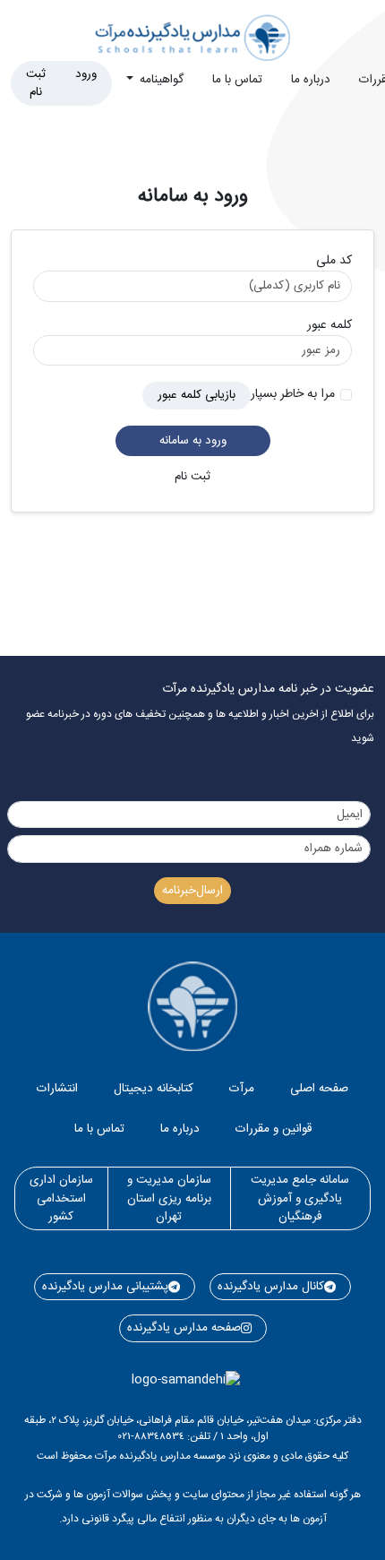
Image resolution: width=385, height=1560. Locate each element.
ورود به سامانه (193, 441)
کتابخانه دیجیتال (153, 1089)
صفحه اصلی (319, 1089)
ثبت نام (36, 83)
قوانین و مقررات (273, 1129)
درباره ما (310, 80)
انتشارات (57, 1089)
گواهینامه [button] (160, 80)
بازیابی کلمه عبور (196, 395)
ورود (86, 74)
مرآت (241, 1089)
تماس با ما (237, 80)
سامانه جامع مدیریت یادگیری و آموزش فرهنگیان (300, 1198)
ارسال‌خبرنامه (192, 891)
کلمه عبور (329, 325)
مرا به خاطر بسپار (293, 394)
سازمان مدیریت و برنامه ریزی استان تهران (169, 1198)
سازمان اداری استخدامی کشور (61, 1198)
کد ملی (334, 261)
